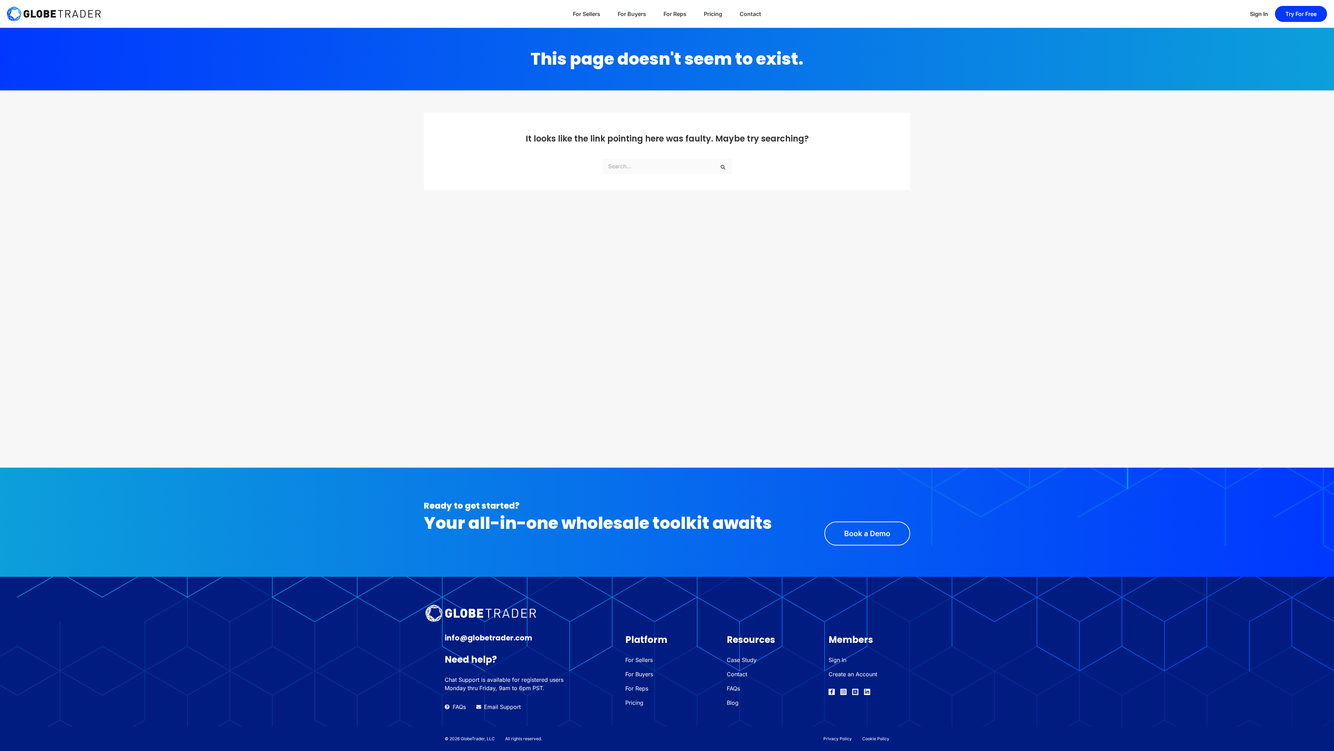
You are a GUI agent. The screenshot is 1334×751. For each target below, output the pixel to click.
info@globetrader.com (488, 638)
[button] (1301, 14)
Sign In (1259, 13)
